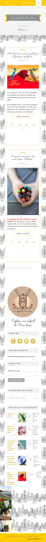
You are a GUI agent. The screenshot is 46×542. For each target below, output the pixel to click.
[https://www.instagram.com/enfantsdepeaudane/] (26, 343)
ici (9, 100)
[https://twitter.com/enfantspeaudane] (20, 343)
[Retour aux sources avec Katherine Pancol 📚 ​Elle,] (6, 503)
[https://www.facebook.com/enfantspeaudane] (13, 343)
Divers (23, 50)
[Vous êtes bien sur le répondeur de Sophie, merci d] (6, 491)
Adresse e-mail (14, 371)
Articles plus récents (19, 268)
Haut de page (34, 539)
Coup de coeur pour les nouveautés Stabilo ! (23, 158)
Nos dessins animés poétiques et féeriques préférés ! (23, 55)
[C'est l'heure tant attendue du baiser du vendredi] (6, 514)
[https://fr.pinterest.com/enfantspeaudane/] (33, 343)
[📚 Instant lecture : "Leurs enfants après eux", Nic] (6, 526)
